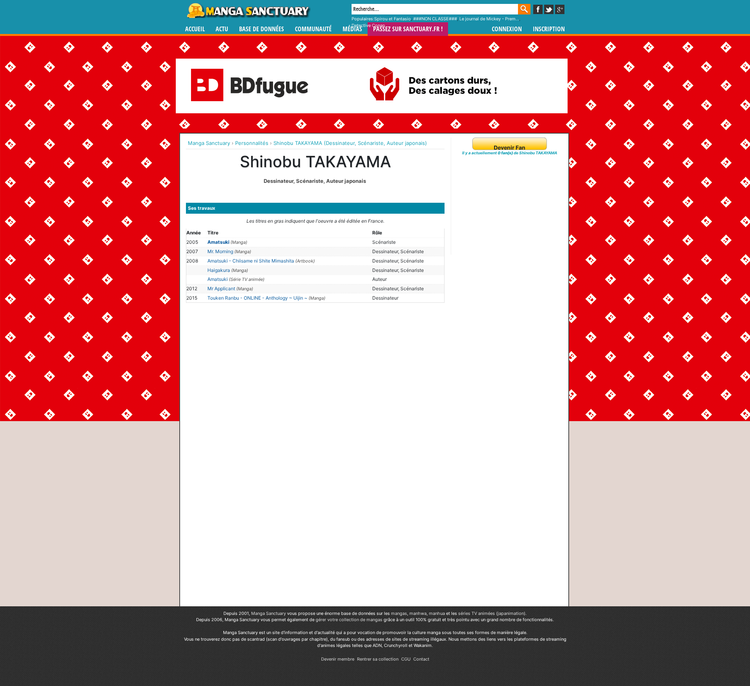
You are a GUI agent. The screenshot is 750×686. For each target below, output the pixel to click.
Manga (248, 10)
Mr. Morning (220, 251)
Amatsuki (218, 242)
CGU (406, 659)
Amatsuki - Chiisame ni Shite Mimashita (250, 261)
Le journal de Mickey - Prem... (489, 18)
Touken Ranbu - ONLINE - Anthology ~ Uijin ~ (257, 298)
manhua (437, 613)
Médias (352, 29)
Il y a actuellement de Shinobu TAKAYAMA (509, 152)
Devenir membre (337, 659)
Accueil (195, 29)
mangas (399, 613)
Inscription (549, 29)
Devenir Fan (509, 147)
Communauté (313, 29)
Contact (421, 659)
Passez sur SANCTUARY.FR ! (408, 29)
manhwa (418, 613)
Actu (222, 29)
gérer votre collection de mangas (349, 619)
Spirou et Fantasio (392, 18)
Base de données (261, 29)
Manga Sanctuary (268, 613)
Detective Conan (368, 25)
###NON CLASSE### (435, 18)
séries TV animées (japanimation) (491, 613)
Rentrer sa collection (377, 659)
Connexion (507, 29)
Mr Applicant (221, 288)
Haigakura (218, 270)
